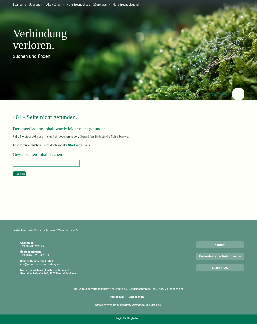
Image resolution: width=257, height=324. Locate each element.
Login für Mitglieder (127, 318)
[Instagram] (241, 4)
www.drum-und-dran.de (146, 304)
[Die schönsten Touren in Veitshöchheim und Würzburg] (233, 4)
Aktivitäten (53, 4)
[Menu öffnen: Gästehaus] (109, 5)
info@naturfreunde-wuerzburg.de (40, 264)
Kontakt (220, 245)
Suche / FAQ (220, 268)
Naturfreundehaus (78, 4)
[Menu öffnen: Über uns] (42, 5)
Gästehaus (100, 4)
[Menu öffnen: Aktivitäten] (62, 5)
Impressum (117, 296)
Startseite (19, 4)
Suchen (21, 173)
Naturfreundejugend (126, 4)
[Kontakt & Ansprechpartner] (224, 4)
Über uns (34, 4)
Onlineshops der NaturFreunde (220, 256)
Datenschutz (137, 296)
